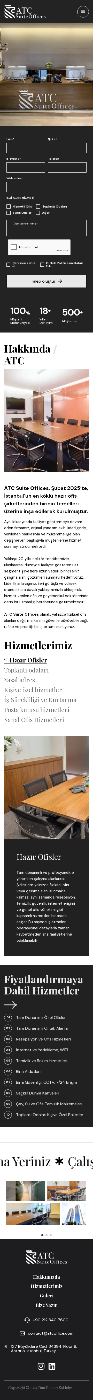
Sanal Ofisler (22, 213)
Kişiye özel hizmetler (33, 689)
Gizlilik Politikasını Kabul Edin (64, 265)
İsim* (10, 139)
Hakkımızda (46, 1277)
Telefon (53, 158)
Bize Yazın (47, 1305)
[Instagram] (41, 1366)
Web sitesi (14, 178)
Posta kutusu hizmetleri (36, 709)
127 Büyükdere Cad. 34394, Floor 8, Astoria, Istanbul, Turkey (44, 1348)
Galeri (46, 1296)
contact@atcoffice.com (50, 1333)
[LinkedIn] (52, 1366)
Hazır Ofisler (28, 660)
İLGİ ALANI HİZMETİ (20, 197)
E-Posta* (13, 158)
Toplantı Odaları (54, 206)
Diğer (46, 213)
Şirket (52, 139)
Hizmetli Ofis (22, 206)
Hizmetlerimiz (47, 1286)
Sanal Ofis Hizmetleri (34, 719)
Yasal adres (19, 679)
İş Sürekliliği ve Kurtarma (40, 699)
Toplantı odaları (26, 670)
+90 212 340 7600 (50, 1320)
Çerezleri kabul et (23, 265)
